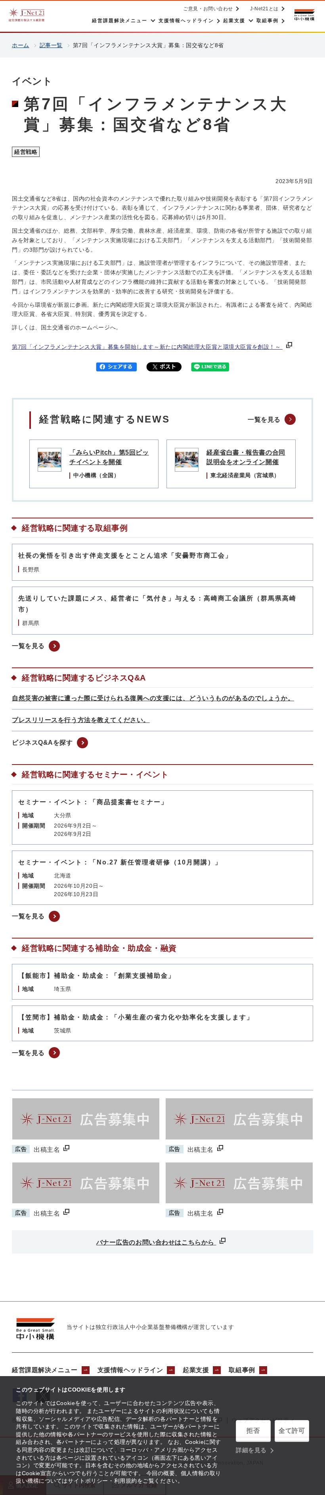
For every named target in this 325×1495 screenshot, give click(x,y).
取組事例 (242, 1370)
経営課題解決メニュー (45, 1370)
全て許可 (292, 1430)
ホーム (20, 45)
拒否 (253, 1430)
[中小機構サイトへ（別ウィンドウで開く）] (304, 14)
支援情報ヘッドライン (130, 1370)
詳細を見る (251, 1450)
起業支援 (196, 1370)
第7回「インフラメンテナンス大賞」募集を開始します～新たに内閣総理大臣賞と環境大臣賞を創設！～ (147, 347)
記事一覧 (51, 45)
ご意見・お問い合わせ (208, 8)
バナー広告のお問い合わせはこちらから (156, 1242)
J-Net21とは (264, 8)
